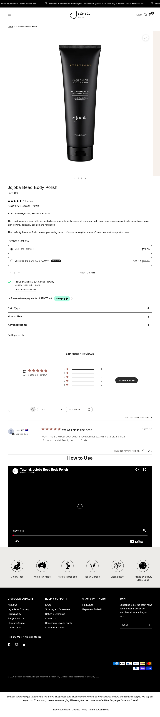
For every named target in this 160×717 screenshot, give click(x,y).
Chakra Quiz (14, 627)
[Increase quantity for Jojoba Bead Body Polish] (19, 272)
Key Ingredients (17, 324)
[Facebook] (11, 644)
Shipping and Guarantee (57, 609)
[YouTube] (26, 644)
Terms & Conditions (99, 709)
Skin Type (14, 308)
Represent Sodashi (92, 609)
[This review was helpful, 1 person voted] (143, 451)
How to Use (15, 316)
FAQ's (48, 604)
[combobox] (50, 409)
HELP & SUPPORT (56, 599)
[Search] (145, 15)
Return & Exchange (55, 614)
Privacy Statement (60, 709)
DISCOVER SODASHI (20, 599)
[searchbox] (19, 409)
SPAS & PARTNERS (94, 599)
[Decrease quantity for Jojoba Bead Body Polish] (10, 272)
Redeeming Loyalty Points (58, 623)
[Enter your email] (149, 625)
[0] (150, 15)
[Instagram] (18, 644)
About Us (12, 604)
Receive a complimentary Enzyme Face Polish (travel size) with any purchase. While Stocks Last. (92, 4)
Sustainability (14, 614)
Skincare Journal (16, 623)
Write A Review (127, 380)
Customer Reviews (55, 627)
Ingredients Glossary (18, 609)
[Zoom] (146, 38)
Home (10, 26)
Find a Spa (87, 604)
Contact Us (51, 618)
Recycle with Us (16, 618)
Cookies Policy (79, 709)
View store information (25, 289)
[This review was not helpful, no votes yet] (149, 451)
